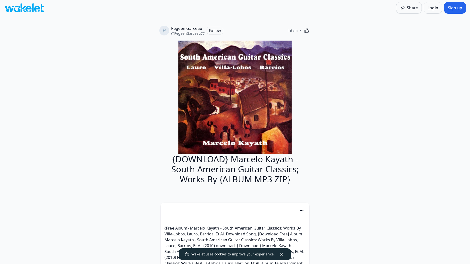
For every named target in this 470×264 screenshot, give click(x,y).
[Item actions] (302, 210)
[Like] (307, 30)
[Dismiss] (281, 254)
